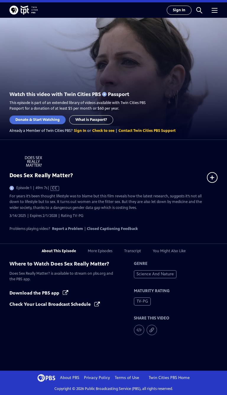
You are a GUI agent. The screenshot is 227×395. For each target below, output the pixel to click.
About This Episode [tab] (59, 251)
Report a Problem (67, 228)
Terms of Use (127, 377)
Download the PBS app (34, 293)
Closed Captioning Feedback (112, 228)
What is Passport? (91, 119)
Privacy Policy (97, 377)
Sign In (179, 10)
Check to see (103, 130)
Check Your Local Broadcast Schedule (50, 304)
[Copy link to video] (152, 330)
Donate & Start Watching (37, 119)
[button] (199, 10)
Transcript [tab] (132, 251)
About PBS (69, 377)
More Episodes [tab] (100, 251)
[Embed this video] (139, 330)
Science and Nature (155, 273)
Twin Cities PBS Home (169, 377)
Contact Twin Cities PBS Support (147, 130)
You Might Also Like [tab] (169, 251)
